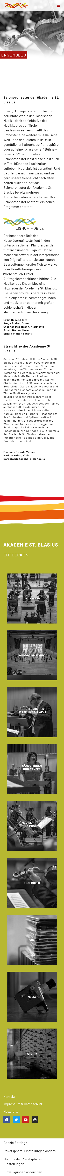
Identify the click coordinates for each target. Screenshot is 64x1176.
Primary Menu (58, 5)
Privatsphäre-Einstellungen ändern (30, 1151)
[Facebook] (6, 1119)
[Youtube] (25, 1119)
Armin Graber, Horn (16, 330)
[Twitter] (16, 1119)
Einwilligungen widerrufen (23, 1172)
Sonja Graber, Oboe (16, 323)
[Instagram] (35, 1119)
